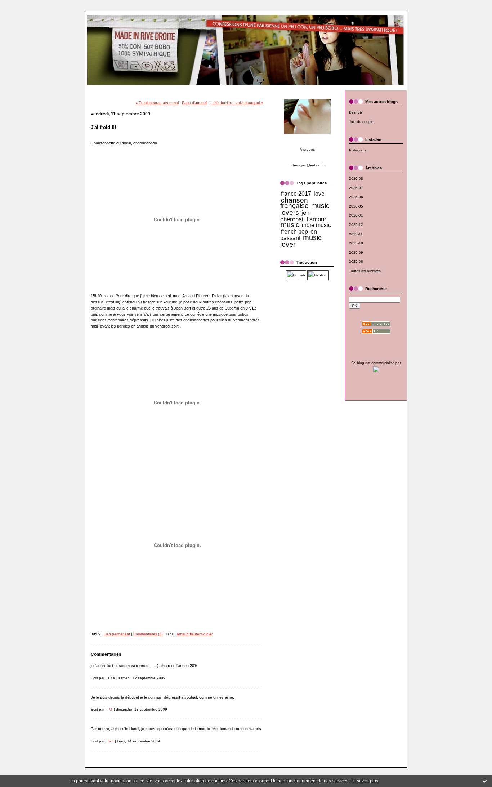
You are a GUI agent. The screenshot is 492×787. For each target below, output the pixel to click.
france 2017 (296, 194)
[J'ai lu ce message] (485, 781)
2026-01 (356, 215)
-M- (110, 709)
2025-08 (356, 261)
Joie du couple (361, 122)
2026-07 (356, 188)
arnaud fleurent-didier (195, 634)
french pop (294, 231)
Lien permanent (117, 634)
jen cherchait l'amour (303, 216)
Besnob (355, 112)
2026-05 (356, 206)
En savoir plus (364, 780)
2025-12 (356, 225)
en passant (298, 234)
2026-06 (356, 197)
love (319, 194)
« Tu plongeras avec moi (157, 103)
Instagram (357, 150)
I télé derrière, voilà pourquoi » (236, 103)
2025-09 (356, 252)
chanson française (294, 203)
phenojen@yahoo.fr (307, 165)
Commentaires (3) (147, 634)
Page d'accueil (194, 103)
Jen (111, 741)
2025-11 (356, 234)
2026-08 (356, 179)
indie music (316, 225)
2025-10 (356, 243)
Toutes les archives (365, 271)
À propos (307, 149)
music (290, 224)
